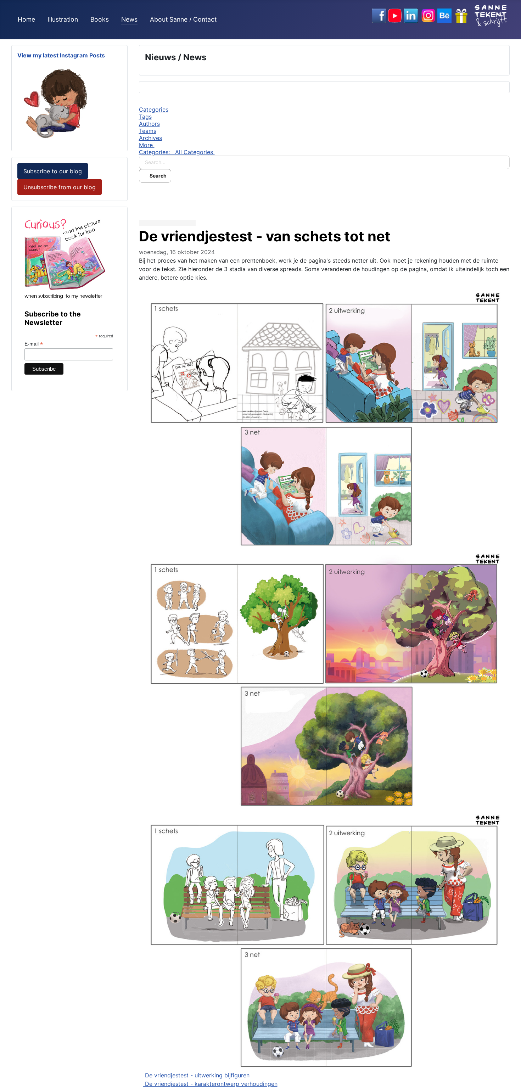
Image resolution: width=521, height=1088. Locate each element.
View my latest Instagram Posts (61, 55)
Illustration (62, 19)
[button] (324, 144)
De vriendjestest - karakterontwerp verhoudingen (210, 1083)
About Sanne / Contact (183, 19)
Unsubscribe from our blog (59, 187)
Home (26, 19)
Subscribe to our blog (52, 171)
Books (99, 19)
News (129, 19)
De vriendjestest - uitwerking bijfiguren (196, 1075)
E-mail (33, 344)
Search (157, 176)
